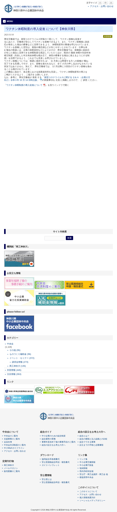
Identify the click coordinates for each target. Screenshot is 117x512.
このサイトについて (88, 491)
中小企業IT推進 (86, 465)
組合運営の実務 (49, 439)
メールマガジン (11, 468)
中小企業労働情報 (87, 462)
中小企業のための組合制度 (54, 436)
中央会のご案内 (11, 436)
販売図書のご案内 (12, 471)
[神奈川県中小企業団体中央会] (25, 13)
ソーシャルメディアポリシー (92, 500)
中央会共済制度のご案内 (15, 445)
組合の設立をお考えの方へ (54, 445)
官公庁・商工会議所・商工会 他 (94, 474)
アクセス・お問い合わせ (101, 6)
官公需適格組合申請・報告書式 (55, 462)
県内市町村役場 (86, 471)
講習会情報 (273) (20, 362)
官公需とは (47, 479)
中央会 (10, 344)
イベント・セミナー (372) (21, 358)
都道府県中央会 (86, 477)
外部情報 (107, 36)
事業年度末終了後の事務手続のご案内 (58, 442)
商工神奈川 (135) (17, 366)
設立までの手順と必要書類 (91, 445)
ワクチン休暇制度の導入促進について (24, 85)
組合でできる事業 (87, 442)
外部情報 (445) (14, 370)
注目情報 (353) (14, 374)
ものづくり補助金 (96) (20, 354)
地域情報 (83, 468)
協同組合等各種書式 (51, 459)
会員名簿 (8, 442)
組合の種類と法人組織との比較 (93, 439)
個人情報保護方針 (87, 497)
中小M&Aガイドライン (14, 448)
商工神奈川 (9, 465)
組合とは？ (84, 436)
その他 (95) (14, 350)
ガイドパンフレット (51, 465)
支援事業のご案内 (12, 439)
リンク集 (83, 459)
